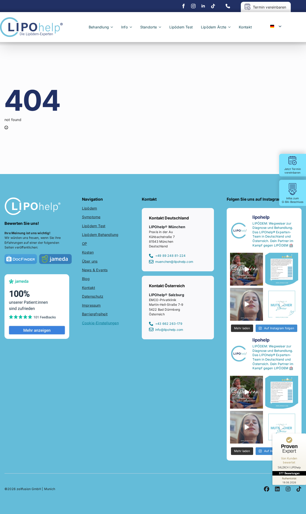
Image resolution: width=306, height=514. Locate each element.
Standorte (148, 27)
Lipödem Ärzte (213, 27)
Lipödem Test (181, 27)
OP (84, 243)
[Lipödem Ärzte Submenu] (230, 27)
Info (124, 27)
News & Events (95, 270)
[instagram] (193, 6)
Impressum (91, 305)
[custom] (213, 6)
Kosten (88, 252)
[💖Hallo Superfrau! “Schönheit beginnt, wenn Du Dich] (246, 304)
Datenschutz (92, 296)
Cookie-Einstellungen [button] (100, 323)
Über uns (90, 261)
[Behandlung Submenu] (112, 27)
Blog (86, 278)
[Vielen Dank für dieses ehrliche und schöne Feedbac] (281, 269)
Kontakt (245, 27)
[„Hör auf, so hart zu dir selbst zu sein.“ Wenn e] (281, 304)
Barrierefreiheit (95, 314)
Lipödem (89, 208)
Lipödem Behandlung (100, 234)
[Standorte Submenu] (161, 27)
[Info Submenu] (132, 27)
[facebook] (183, 6)
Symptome (91, 217)
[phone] (228, 6)
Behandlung (99, 27)
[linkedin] (203, 6)
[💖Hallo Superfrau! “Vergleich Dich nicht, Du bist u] (246, 269)
